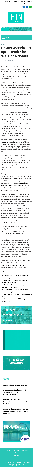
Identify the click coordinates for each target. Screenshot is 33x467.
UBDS (14, 83)
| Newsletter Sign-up (26, 1)
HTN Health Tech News (22, 462)
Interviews (14, 453)
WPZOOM (20, 465)
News (3, 44)
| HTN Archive (15, 1)
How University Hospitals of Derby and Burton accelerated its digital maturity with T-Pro (15, 411)
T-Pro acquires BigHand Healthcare (15, 385)
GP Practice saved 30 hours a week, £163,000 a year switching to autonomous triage (14, 392)
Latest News (15, 451)
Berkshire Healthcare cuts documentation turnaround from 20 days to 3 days (15, 402)
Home (8, 451)
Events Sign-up (6, 1)
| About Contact (27, 4)
